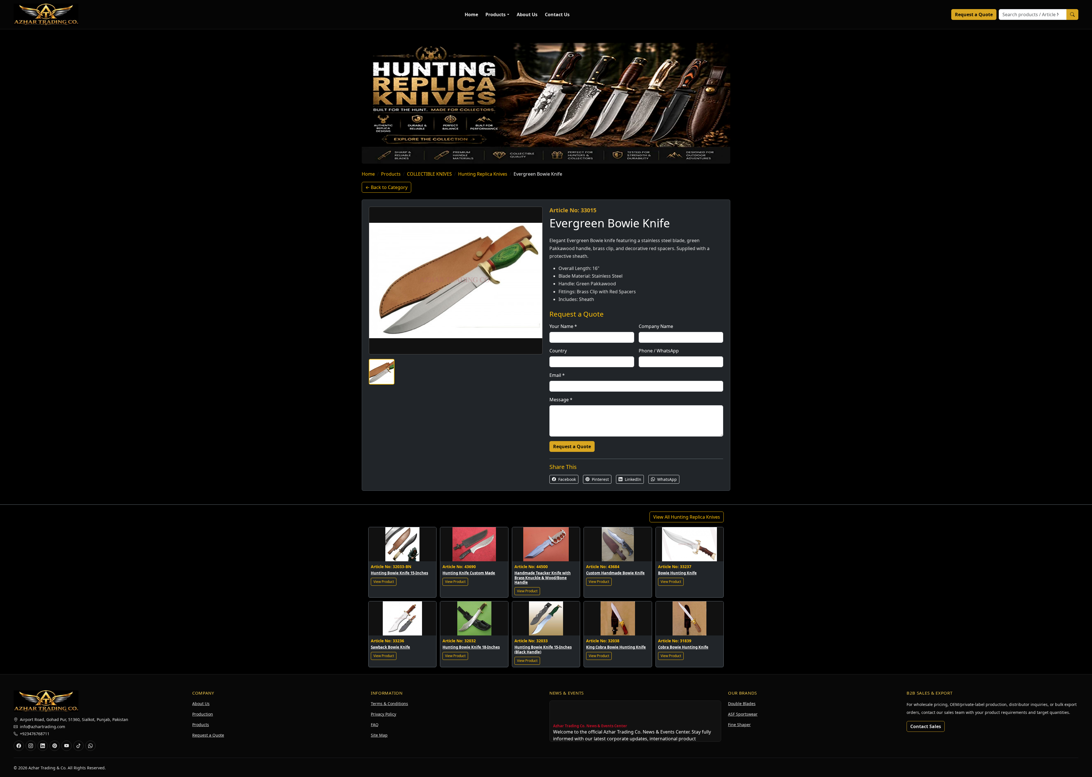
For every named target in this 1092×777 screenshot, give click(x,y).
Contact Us (557, 14)
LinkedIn (632, 479)
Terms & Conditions (389, 703)
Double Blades (742, 703)
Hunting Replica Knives (482, 174)
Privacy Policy (383, 714)
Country (558, 351)
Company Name (656, 326)
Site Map (379, 735)
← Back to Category (386, 187)
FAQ (375, 724)
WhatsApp (666, 479)
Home (471, 14)
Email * (557, 375)
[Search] (1072, 14)
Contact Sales (925, 726)
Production (202, 714)
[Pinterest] (54, 746)
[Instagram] (31, 746)
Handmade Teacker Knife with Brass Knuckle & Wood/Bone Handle (542, 577)
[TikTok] (78, 746)
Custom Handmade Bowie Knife (615, 573)
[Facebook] (19, 746)
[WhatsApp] (90, 746)
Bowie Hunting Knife (677, 573)
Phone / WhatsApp (659, 351)
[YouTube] (66, 746)
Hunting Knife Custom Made (468, 573)
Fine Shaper (739, 724)
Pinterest (600, 479)
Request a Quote (974, 14)
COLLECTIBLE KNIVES (429, 174)
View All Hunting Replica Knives (686, 517)
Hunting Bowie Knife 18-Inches (471, 647)
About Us (527, 14)
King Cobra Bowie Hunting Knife (616, 647)
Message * (560, 399)
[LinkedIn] (43, 746)
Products (495, 14)
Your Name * (563, 326)
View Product (383, 581)
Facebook (566, 479)
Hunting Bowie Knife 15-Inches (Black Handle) (543, 650)
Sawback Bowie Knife (390, 647)
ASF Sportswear (743, 714)
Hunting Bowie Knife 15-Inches (399, 573)
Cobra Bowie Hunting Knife (683, 647)
